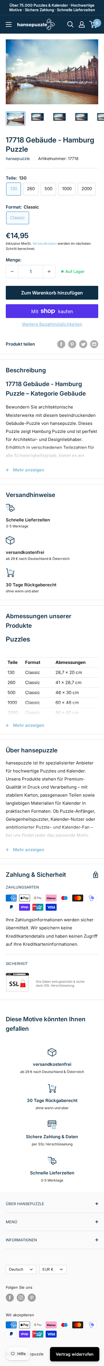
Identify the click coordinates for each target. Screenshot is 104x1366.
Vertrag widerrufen (75, 1354)
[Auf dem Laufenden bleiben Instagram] (21, 1298)
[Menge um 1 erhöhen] (49, 271)
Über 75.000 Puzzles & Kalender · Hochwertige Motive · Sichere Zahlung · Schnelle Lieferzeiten (52, 7)
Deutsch (16, 1269)
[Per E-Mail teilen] (94, 344)
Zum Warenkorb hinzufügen (52, 293)
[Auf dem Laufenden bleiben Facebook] (10, 1298)
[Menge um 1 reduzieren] (12, 271)
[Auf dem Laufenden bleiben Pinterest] (32, 1298)
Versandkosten (44, 243)
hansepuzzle (18, 158)
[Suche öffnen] (70, 24)
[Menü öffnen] (9, 24)
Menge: (14, 260)
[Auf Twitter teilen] (83, 344)
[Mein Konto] (82, 24)
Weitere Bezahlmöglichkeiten (52, 324)
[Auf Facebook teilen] (61, 344)
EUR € (47, 1269)
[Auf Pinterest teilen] (72, 344)
